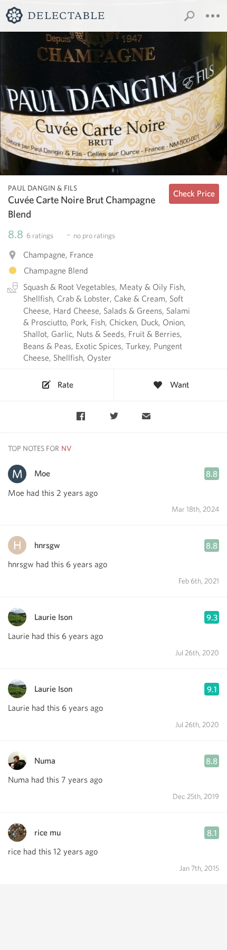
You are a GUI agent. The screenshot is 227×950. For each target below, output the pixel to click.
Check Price (194, 194)
